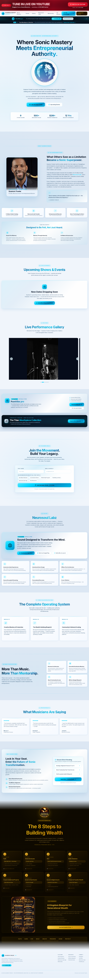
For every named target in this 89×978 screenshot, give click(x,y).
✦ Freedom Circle (80, 13)
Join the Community (66, 13)
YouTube (81, 958)
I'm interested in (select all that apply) (29, 475)
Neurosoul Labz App (23, 480)
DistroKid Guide (71, 959)
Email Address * (49, 468)
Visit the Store (67, 18)
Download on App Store (27, 553)
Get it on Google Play (44, 553)
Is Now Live (57, 18)
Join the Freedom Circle (65, 927)
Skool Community (72, 956)
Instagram (81, 956)
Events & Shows (61, 958)
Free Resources (33, 480)
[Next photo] (77, 358)
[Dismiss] (86, 19)
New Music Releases (23, 477)
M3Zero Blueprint (72, 958)
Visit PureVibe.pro (75, 404)
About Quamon (19, 13)
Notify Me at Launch (61, 553)
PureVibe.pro (81, 961)
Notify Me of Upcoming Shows (45, 303)
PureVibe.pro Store (56, 477)
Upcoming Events (55, 104)
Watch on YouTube (78, 4)
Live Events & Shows (34, 477)
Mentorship (51, 13)
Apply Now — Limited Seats (67, 779)
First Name (21, 468)
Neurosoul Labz (41, 13)
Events (27, 13)
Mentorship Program (45, 477)
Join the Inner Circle (36, 104)
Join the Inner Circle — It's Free (45, 485)
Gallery (34, 13)
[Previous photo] (11, 358)
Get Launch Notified (77, 408)
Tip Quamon (58, 13)
